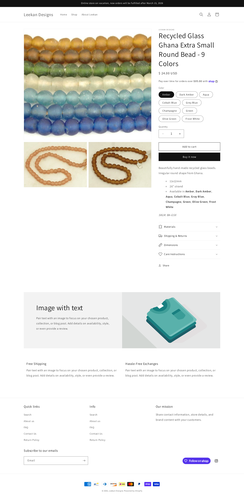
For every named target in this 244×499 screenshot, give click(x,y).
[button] (201, 14)
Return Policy (31, 440)
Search (28, 414)
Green (189, 110)
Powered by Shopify (133, 491)
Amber (166, 94)
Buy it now (189, 157)
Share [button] (166, 265)
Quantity (163, 126)
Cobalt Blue (169, 102)
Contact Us (30, 433)
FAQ (26, 427)
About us (29, 421)
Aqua (206, 94)
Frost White (193, 118)
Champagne (169, 110)
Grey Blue (192, 102)
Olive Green (169, 118)
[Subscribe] (84, 460)
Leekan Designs (116, 491)
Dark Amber (187, 94)
